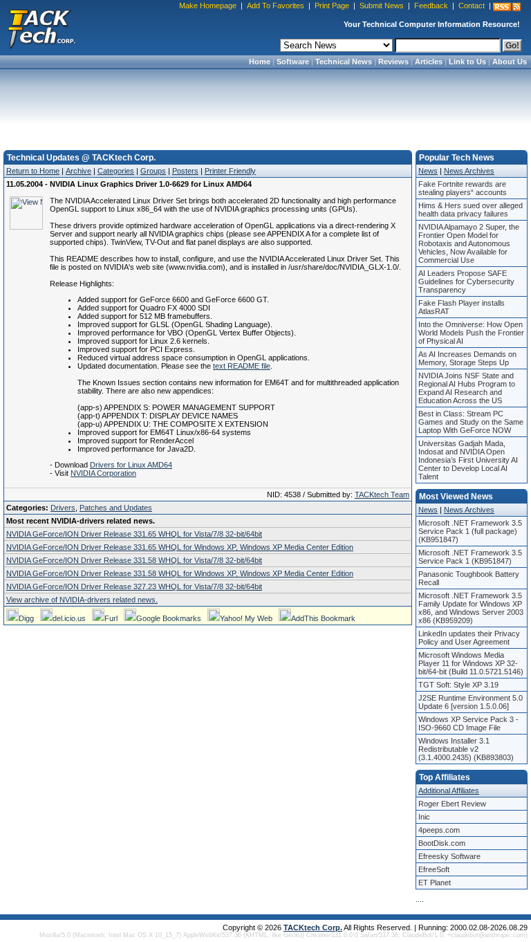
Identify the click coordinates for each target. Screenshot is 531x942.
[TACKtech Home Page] (41, 27)
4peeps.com (439, 830)
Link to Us (467, 61)
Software (293, 61)
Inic (424, 817)
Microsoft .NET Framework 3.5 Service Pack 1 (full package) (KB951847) (470, 531)
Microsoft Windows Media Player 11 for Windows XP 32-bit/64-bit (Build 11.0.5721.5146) (470, 663)
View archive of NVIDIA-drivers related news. (82, 599)
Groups (153, 171)
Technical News (343, 61)
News (428, 171)
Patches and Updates (116, 508)
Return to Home (32, 171)
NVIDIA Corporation (103, 473)
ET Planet (434, 882)
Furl (111, 618)
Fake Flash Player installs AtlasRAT (461, 307)
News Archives (469, 171)
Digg (26, 618)
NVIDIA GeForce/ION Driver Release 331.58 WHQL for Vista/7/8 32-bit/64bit (134, 560)
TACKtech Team (382, 494)
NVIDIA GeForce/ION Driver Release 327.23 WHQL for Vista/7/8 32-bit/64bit (134, 586)
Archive (78, 171)
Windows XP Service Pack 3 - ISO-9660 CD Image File (468, 723)
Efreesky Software (449, 856)
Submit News (382, 5)
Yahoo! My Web (246, 618)
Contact (471, 5)
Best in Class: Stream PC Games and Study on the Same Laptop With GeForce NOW (470, 421)
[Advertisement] (265, 105)
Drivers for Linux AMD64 (131, 465)
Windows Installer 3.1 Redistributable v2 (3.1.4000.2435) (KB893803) (466, 749)
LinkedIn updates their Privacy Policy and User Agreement (469, 637)
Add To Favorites (275, 5)
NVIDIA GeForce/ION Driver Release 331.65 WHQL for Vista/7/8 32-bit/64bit (134, 534)
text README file (241, 366)
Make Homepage (207, 5)
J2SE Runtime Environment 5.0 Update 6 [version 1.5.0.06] (470, 702)
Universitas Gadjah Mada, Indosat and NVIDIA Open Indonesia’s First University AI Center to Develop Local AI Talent (468, 460)
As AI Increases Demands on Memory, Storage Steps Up (467, 358)
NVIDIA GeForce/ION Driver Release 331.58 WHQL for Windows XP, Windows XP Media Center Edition (179, 573)
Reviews (393, 61)
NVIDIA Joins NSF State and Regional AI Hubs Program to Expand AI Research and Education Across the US (466, 388)
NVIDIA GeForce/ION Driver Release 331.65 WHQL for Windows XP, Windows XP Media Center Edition (179, 547)
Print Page (332, 5)
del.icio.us (69, 618)
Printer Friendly (230, 171)
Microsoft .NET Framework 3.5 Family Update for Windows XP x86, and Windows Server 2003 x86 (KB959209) (470, 608)
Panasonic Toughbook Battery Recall (468, 578)
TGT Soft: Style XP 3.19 (458, 685)
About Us (509, 61)
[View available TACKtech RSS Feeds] (507, 7)
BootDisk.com (441, 843)
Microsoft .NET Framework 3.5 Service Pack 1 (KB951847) (470, 556)
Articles (428, 61)
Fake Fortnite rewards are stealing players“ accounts (462, 188)
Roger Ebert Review (452, 804)
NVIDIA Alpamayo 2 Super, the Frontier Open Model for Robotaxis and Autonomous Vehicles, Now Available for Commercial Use (468, 243)
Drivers (62, 508)
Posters (185, 171)
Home (259, 61)
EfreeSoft (433, 869)
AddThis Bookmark (323, 618)
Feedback (431, 5)
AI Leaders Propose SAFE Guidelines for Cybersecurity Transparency (466, 281)
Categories (115, 171)
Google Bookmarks (168, 618)
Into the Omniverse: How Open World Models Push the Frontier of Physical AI (471, 332)
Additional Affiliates (448, 790)
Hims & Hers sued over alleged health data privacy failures (470, 209)
